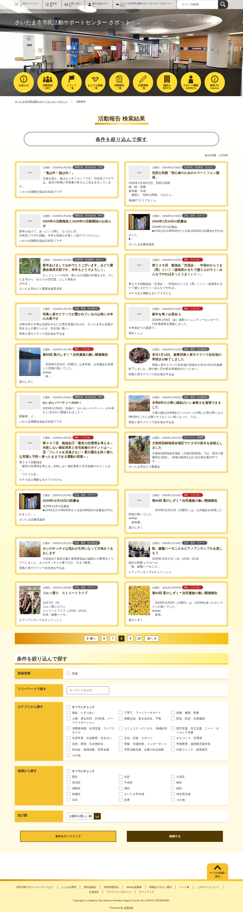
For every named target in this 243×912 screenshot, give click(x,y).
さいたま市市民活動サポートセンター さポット (41, 101)
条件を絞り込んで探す (121, 139)
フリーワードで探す (32, 689)
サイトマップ (146, 891)
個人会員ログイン (100, 4)
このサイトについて (29, 4)
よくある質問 (68, 887)
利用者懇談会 (111, 887)
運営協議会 (90, 887)
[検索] (223, 4)
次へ (150, 638)
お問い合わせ (75, 4)
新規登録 (53, 4)
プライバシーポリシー (119, 891)
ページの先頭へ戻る (217, 874)
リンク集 (184, 887)
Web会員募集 (134, 887)
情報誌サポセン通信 (160, 887)
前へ (93, 638)
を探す (48, 86)
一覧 (71, 86)
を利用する (190, 86)
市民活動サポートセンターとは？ (35, 887)
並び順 (22, 815)
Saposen (214, 86)
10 (139, 638)
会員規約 (94, 891)
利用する (167, 86)
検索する (175, 836)
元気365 (128, 907)
